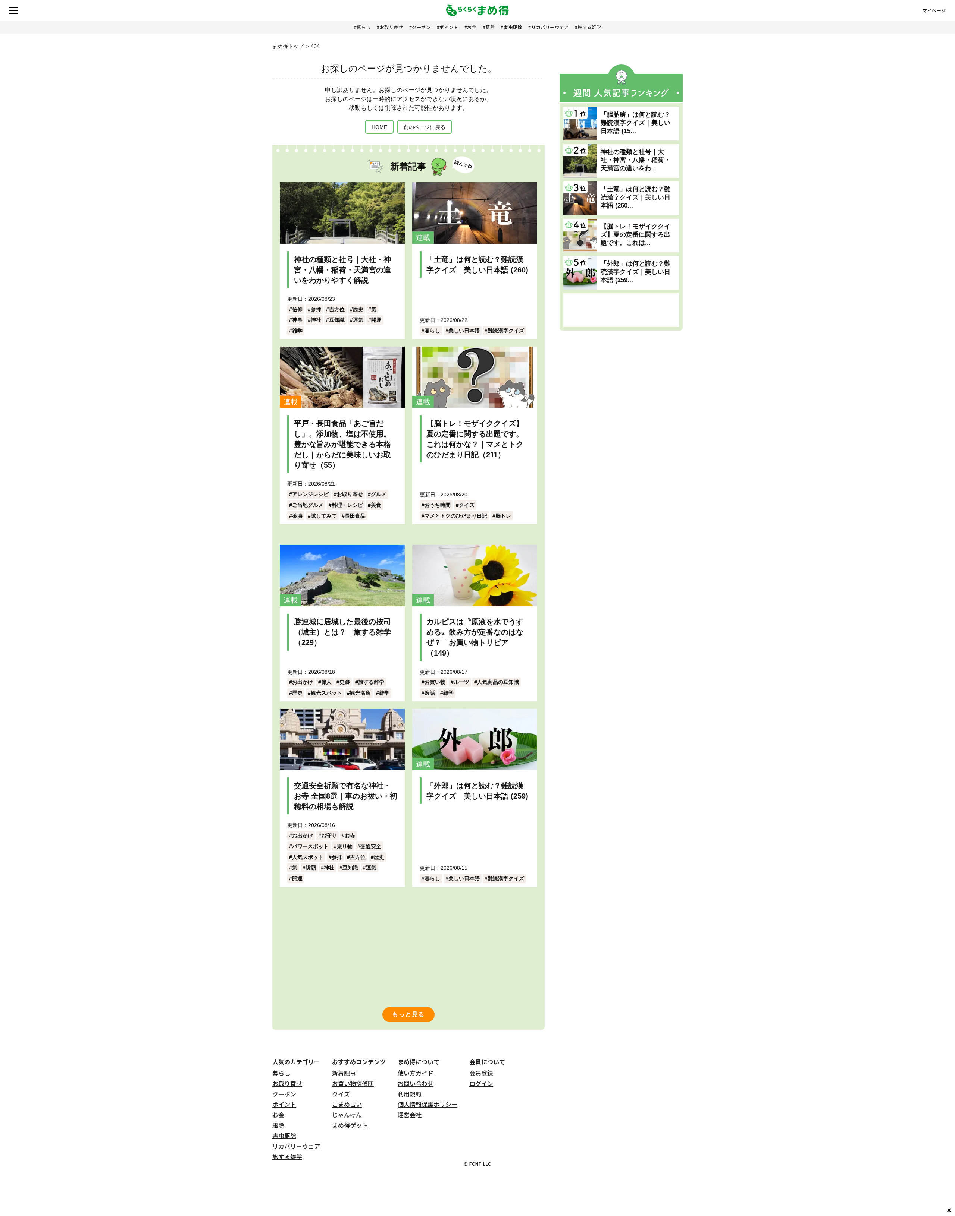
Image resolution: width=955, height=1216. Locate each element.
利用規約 (410, 1093)
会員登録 (481, 1072)
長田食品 (355, 516)
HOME (379, 127)
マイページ (934, 10)
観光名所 (360, 693)
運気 (358, 320)
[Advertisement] (621, 310)
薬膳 (297, 516)
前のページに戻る (424, 127)
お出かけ (302, 682)
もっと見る (408, 1014)
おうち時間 (438, 505)
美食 (376, 505)
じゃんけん (347, 1114)
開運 (376, 320)
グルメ (378, 494)
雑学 (297, 331)
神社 (316, 320)
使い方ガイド (415, 1072)
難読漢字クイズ (506, 331)
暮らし (364, 27)
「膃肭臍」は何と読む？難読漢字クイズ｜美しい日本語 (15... (635, 123)
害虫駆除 (513, 27)
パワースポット (310, 846)
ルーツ (461, 682)
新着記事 (344, 1072)
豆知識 (337, 320)
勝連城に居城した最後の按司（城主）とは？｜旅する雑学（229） (342, 632)
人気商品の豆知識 (498, 682)
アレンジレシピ (310, 494)
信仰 (297, 309)
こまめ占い (347, 1104)
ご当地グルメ (307, 505)
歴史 (358, 309)
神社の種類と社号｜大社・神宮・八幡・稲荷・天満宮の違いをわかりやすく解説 (342, 269)
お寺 (350, 835)
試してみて (324, 516)
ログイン (481, 1083)
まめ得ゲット (350, 1125)
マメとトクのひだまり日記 (456, 516)
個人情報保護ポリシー (427, 1104)
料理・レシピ (347, 505)
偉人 (326, 682)
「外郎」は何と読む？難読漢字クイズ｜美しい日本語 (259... (635, 272)
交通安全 (370, 846)
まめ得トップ (288, 46)
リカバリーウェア (550, 27)
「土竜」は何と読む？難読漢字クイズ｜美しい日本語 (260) (477, 264)
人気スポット (307, 857)
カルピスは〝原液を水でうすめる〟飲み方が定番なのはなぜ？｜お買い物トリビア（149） (474, 637)
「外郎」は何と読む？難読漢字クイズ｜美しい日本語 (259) (477, 790)
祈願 (311, 868)
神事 (297, 320)
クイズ (467, 505)
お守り (329, 835)
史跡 (344, 682)
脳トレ (503, 516)
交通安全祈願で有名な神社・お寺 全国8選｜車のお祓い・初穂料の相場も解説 (345, 796)
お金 (471, 27)
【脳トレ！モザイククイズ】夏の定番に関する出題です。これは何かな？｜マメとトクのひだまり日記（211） (474, 439)
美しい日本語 (464, 331)
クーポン (421, 27)
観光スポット (326, 693)
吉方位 (337, 309)
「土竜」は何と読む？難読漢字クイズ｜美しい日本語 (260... (635, 197)
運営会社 (410, 1114)
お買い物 (435, 682)
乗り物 (345, 846)
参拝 (316, 309)
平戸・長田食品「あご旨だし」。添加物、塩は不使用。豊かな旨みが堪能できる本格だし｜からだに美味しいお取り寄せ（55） (342, 444)
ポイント (448, 27)
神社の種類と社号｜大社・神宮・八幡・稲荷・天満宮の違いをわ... (635, 160)
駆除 (490, 27)
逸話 (430, 693)
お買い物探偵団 (353, 1083)
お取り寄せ (391, 27)
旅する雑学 (589, 27)
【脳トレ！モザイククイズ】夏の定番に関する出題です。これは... (635, 234)
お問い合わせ (415, 1083)
